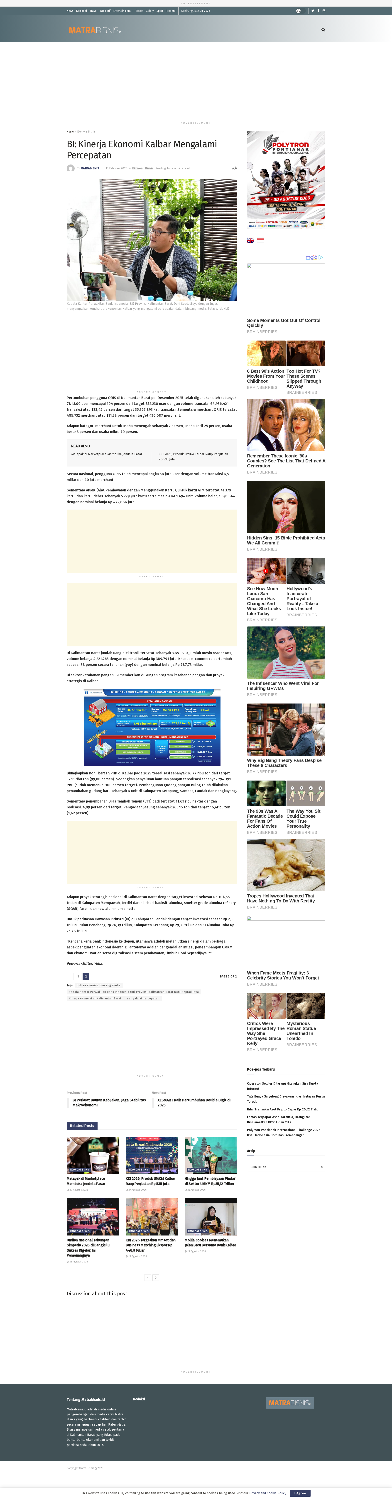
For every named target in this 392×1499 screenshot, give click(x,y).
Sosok (139, 10)
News (70, 10)
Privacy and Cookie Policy (267, 1493)
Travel (93, 10)
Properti (171, 10)
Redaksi (139, 1399)
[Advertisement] (196, 81)
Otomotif (105, 10)
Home (70, 131)
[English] (250, 241)
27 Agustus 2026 (137, 1189)
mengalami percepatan (143, 998)
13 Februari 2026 (116, 168)
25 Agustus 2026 (196, 1189)
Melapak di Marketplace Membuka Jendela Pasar (106, 454)
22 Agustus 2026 (137, 1256)
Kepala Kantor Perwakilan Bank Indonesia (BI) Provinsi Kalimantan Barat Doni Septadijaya (134, 992)
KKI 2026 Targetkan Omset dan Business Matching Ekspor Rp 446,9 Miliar (151, 1245)
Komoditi (81, 10)
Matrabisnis (90, 168)
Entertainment (122, 10)
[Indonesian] (260, 241)
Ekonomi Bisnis (86, 131)
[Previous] (147, 1277)
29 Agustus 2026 (78, 1189)
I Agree (300, 1493)
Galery (150, 10)
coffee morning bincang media (99, 985)
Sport (160, 10)
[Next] (155, 1277)
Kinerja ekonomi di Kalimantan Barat (95, 998)
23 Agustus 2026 (78, 1261)
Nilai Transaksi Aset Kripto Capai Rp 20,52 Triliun (283, 1109)
